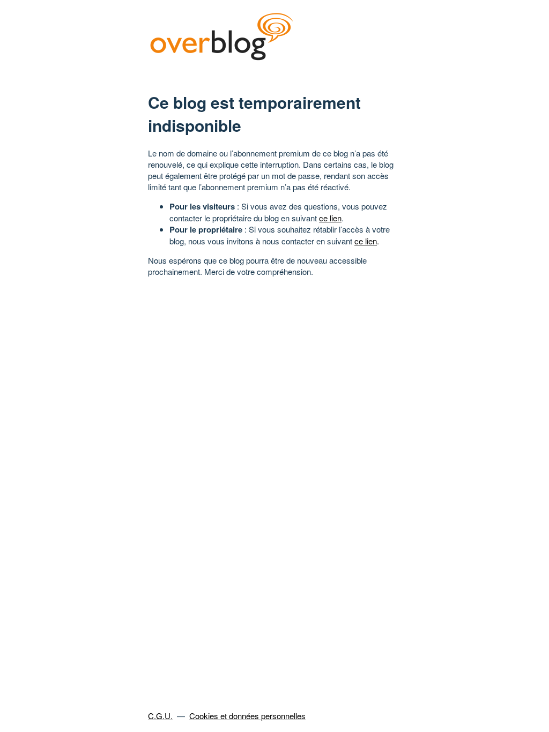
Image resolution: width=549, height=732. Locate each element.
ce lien (330, 217)
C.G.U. (160, 715)
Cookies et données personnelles (247, 715)
